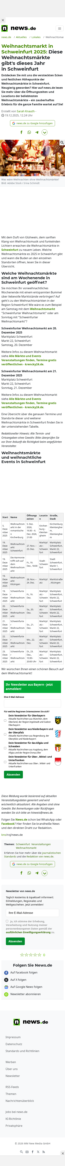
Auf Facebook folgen (23, 972)
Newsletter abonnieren (25, 994)
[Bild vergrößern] (62, 142)
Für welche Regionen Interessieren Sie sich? (28, 711)
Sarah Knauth (26, 111)
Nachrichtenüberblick (20, 1101)
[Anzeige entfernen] (62, 1153)
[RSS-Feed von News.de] (43, 1151)
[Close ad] (3, 20)
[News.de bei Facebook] (32, 1151)
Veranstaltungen (41, 844)
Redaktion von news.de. (40, 856)
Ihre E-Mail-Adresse (15, 697)
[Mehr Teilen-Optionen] (44, 132)
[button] (32, 123)
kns (3, 835)
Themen (11, 1094)
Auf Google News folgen (26, 987)
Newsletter (13, 1076)
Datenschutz (14, 1044)
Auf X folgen (18, 980)
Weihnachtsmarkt (26, 847)
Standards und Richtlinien (22, 1051)
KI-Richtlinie (13, 1119)
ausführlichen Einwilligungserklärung (28, 932)
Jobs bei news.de (16, 1112)
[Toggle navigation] (60, 28)
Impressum (13, 1037)
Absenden (13, 774)
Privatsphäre (14, 1126)
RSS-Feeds (12, 1087)
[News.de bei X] (38, 1151)
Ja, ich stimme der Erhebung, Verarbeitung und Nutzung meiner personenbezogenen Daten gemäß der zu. (30, 927)
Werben (11, 1062)
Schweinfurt (23, 844)
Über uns (12, 1069)
